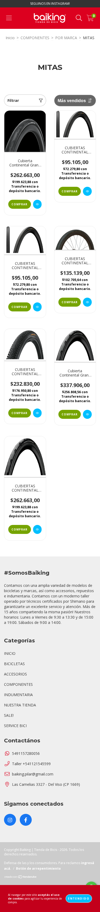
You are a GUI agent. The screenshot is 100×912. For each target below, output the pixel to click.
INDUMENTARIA (18, 694)
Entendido (79, 898)
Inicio (10, 37)
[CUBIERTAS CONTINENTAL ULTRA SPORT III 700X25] (37, 306)
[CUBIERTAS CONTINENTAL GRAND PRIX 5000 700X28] (37, 529)
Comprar (19, 204)
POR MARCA (66, 37)
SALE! (9, 715)
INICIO (9, 653)
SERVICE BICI (15, 725)
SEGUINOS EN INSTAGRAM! (50, 3)
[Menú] (9, 18)
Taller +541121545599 (31, 763)
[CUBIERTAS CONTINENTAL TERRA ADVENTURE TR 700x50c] (37, 413)
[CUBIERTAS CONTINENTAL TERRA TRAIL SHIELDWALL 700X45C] (87, 302)
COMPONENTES (35, 37)
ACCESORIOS (15, 674)
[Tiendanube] (20, 877)
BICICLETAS (14, 663)
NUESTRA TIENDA (20, 704)
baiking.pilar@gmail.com (32, 774)
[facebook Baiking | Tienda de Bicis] (26, 820)
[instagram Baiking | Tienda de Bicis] (10, 820)
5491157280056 (26, 753)
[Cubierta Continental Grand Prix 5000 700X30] (37, 204)
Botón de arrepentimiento (38, 868)
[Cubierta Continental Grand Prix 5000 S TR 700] (87, 414)
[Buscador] (79, 18)
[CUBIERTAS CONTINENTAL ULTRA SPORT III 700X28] (87, 191)
